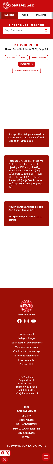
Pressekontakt (26, 334)
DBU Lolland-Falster (26, 429)
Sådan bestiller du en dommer (26, 343)
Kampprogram (39, 58)
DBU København (26, 424)
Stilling (11, 58)
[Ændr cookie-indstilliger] (4, 459)
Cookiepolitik (26, 364)
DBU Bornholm (26, 411)
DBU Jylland (26, 420)
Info (23, 58)
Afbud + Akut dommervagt (26, 351)
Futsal (26, 437)
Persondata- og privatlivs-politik (26, 446)
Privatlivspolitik (26, 360)
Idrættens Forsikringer (26, 356)
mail (42, 138)
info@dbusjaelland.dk (26, 393)
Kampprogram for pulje (26, 71)
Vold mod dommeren (26, 347)
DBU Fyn (26, 416)
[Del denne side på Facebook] (2, 453)
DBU (26, 407)
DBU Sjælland (26, 433)
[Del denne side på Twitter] (7, 453)
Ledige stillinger (26, 338)
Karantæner (26, 64)
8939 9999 (27, 141)
